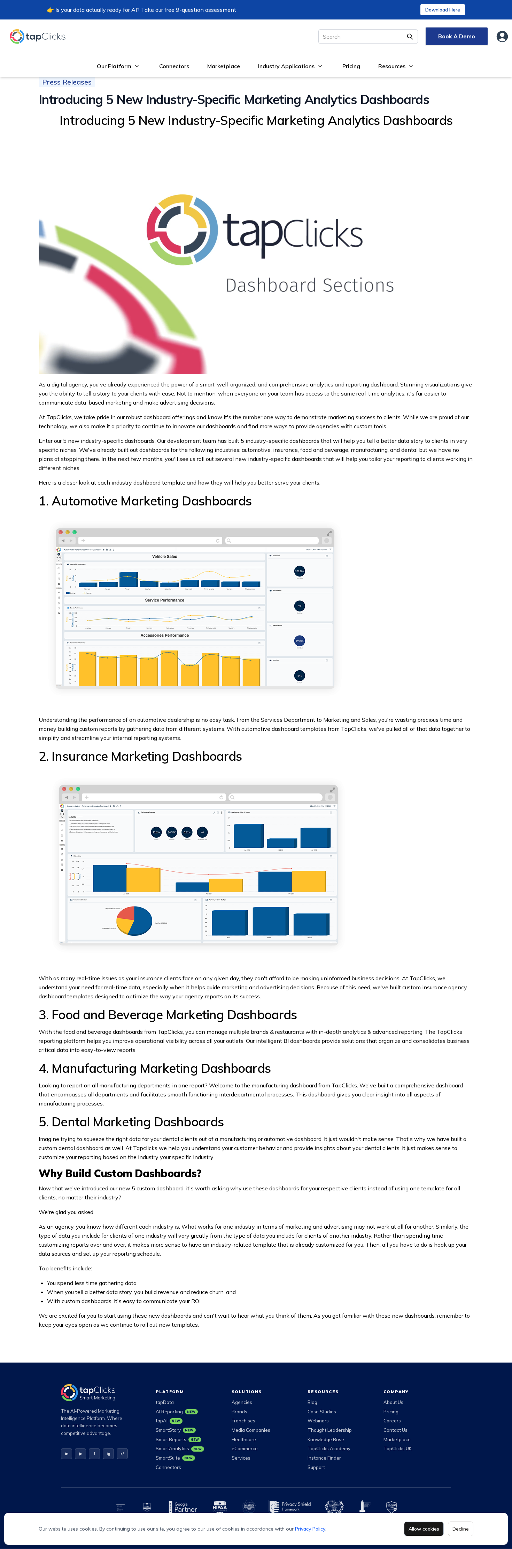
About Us (393, 1402)
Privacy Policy (310, 1529)
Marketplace (223, 66)
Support (316, 1467)
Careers (392, 1420)
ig (108, 1453)
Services (241, 1458)
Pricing (351, 66)
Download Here (442, 10)
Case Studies (322, 1411)
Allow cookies (424, 1529)
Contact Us (395, 1430)
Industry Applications (286, 66)
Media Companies (251, 1430)
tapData (165, 1402)
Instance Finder (324, 1458)
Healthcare (244, 1439)
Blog (312, 1402)
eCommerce (245, 1448)
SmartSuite (174, 1458)
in (66, 1453)
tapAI (168, 1420)
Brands (239, 1411)
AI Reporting (176, 1411)
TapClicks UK (397, 1448)
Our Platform (114, 66)
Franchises (243, 1420)
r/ (122, 1453)
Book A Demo (456, 36)
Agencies (242, 1402)
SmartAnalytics (179, 1448)
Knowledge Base (326, 1439)
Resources (391, 66)
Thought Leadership (330, 1430)
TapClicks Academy (329, 1448)
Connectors (174, 66)
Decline (460, 1529)
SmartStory (175, 1430)
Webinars (318, 1420)
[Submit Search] (410, 36)
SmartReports (177, 1439)
